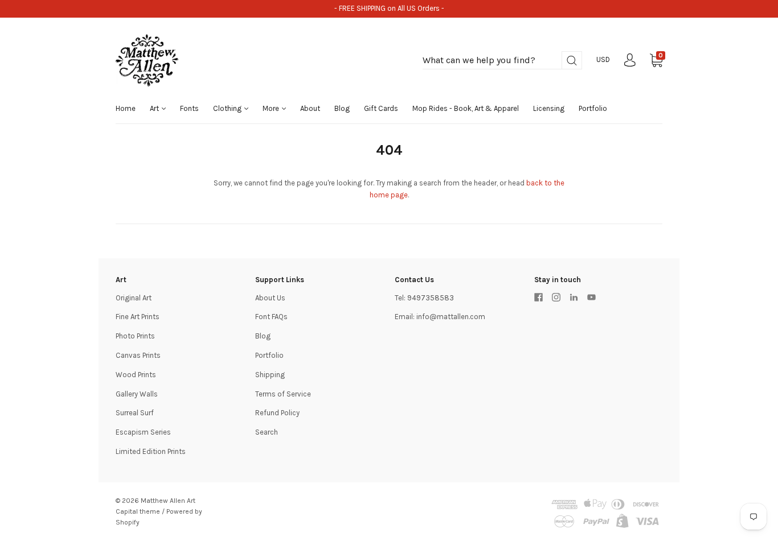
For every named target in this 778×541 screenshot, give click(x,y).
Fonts (189, 108)
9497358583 (430, 298)
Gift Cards (381, 108)
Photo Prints (135, 336)
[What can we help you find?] (502, 60)
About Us (270, 298)
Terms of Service (283, 394)
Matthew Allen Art (168, 501)
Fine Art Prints (137, 316)
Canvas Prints (138, 355)
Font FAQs (271, 316)
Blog (342, 108)
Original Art (133, 298)
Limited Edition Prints (151, 451)
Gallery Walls (137, 394)
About (310, 108)
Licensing (548, 108)
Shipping (270, 374)
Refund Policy (277, 412)
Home (126, 108)
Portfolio (593, 108)
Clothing (228, 108)
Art (155, 108)
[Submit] (572, 60)
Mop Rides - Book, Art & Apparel (465, 108)
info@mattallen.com (450, 316)
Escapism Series (143, 432)
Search (266, 432)
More (272, 108)
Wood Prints (136, 374)
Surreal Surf (135, 412)
